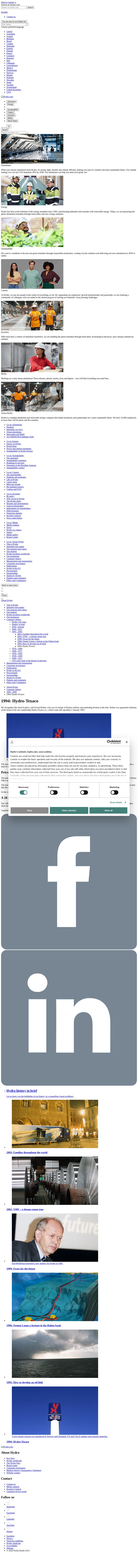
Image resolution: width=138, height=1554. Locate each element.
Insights (4, 12)
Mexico (9, 68)
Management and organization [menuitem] (19, 561)
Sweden (9, 85)
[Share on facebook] (69, 949)
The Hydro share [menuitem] (13, 501)
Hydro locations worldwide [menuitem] (18, 554)
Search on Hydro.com (10, 5)
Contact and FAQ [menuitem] (14, 489)
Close (4, 595)
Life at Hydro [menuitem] (12, 479)
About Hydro (7, 600)
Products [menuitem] (10, 427)
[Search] (28, 24)
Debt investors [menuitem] (12, 511)
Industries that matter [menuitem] (15, 546)
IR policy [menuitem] (10, 496)
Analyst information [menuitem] (14, 506)
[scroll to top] (2, 598)
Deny (29, 810)
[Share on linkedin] (69, 1085)
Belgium (10, 39)
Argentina (10, 34)
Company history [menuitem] (13, 559)
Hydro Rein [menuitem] (11, 446)
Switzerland (11, 87)
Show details (116, 802)
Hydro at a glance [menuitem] (14, 530)
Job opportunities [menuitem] (13, 475)
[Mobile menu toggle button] (8, 126)
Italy (8, 60)
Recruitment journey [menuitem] (15, 487)
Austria (9, 36)
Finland (9, 51)
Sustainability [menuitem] (13, 110)
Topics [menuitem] (9, 532)
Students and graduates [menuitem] (16, 477)
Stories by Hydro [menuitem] (13, 576)
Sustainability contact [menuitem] (15, 468)
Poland (9, 75)
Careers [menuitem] (11, 112)
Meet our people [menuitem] (13, 484)
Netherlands (11, 70)
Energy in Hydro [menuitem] (13, 444)
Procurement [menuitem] (11, 571)
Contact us (10, 17)
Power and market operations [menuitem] (18, 448)
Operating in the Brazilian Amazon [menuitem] (21, 465)
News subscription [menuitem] (14, 518)
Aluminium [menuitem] (12, 102)
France (9, 53)
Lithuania (10, 63)
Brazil (9, 41)
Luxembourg (12, 65)
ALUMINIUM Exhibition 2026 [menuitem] (20, 437)
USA (8, 92)
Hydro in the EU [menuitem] (13, 568)
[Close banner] (127, 742)
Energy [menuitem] (10, 104)
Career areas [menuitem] (11, 482)
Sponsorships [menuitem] (12, 573)
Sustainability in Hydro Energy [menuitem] (19, 451)
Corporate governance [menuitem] (15, 563)
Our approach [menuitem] (12, 458)
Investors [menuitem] (11, 115)
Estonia (9, 48)
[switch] (54, 792)
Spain (8, 82)
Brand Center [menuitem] (12, 537)
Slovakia (10, 80)
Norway (9, 73)
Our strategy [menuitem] (11, 551)
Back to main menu (9, 585)
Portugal (10, 77)
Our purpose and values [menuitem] (16, 549)
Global (9, 31)
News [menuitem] (8, 527)
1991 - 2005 (11, 692)
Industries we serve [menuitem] (14, 429)
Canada (9, 44)
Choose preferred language (12, 27)
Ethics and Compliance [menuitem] (16, 580)
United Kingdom (13, 90)
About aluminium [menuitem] (13, 432)
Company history (13, 689)
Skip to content (8, 2)
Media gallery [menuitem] (12, 535)
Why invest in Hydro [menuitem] (15, 499)
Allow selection (69, 810)
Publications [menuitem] (11, 566)
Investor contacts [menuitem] (13, 516)
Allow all (108, 810)
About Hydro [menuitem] (12, 121)
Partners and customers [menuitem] (16, 578)
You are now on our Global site (14, 22)
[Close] (5, 127)
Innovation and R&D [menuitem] (15, 434)
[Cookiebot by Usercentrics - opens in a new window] (109, 742)
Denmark (10, 46)
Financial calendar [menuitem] (14, 513)
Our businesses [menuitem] (12, 556)
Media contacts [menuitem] (12, 525)
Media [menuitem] (10, 118)
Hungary (10, 58)
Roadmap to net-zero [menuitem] (15, 463)
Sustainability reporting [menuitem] (16, 460)
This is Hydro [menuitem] (12, 544)
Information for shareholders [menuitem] (18, 508)
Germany (10, 56)
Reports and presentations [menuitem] (17, 503)
